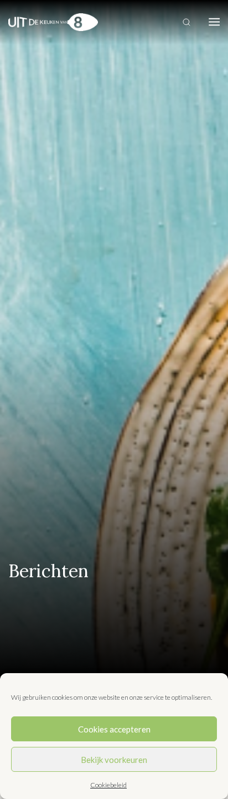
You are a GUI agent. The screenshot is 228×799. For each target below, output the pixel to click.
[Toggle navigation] (214, 22)
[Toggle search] (186, 22)
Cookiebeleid (108, 785)
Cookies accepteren (114, 729)
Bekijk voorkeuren (114, 760)
